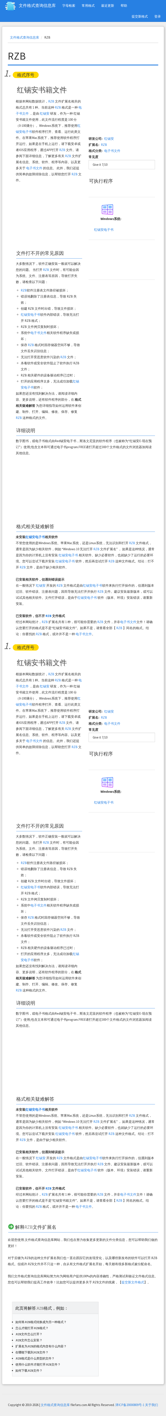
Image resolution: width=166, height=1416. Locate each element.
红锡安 (44, 113)
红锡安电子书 (30, 314)
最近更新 (107, 5)
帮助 (124, 5)
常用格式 (88, 5)
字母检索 (68, 5)
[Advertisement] (49, 216)
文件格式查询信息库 (37, 5)
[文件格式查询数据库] (12, 6)
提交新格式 (140, 16)
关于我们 (151, 1405)
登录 (157, 16)
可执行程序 (101, 181)
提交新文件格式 (132, 1282)
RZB (51, 101)
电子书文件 (34, 168)
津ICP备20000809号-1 (129, 1405)
